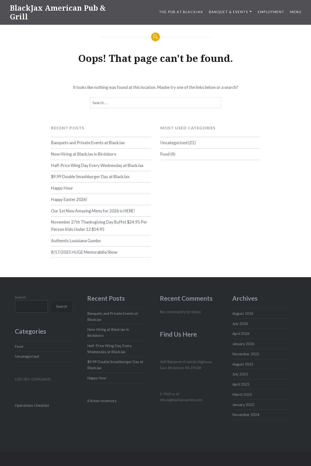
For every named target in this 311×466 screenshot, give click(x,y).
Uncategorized (174, 142)
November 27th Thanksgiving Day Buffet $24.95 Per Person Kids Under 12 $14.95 (99, 225)
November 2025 (245, 354)
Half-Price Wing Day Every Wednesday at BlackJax (97, 165)
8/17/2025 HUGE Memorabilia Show (84, 252)
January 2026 (243, 343)
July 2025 (240, 374)
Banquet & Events (228, 12)
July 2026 (240, 323)
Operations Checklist (32, 405)
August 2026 (242, 313)
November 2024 (245, 414)
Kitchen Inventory (102, 401)
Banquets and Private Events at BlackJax (88, 142)
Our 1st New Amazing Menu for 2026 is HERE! (93, 210)
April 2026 (241, 333)
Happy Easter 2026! (69, 199)
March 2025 (242, 394)
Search (20, 297)
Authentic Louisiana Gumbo (76, 240)
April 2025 (241, 384)
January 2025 (243, 404)
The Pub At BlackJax (181, 12)
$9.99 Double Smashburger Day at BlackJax (90, 176)
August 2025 (242, 364)
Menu (295, 12)
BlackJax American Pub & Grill (58, 12)
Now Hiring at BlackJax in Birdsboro (83, 154)
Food (165, 154)
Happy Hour (62, 188)
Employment (271, 12)
